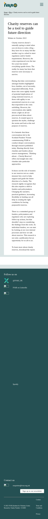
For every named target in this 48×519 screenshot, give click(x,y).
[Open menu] (41, 4)
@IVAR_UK (18, 280)
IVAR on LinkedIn (20, 287)
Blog (10, 12)
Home (6, 12)
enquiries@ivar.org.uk (21, 485)
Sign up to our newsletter (32, 491)
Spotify (15, 384)
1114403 (23, 508)
